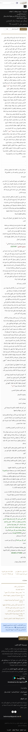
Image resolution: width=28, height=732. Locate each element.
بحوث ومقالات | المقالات (15, 12)
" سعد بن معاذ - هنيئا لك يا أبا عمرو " (13, 592)
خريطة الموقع (15, 730)
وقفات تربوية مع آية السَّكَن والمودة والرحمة (14, 615)
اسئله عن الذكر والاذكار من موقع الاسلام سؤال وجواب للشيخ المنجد (15, 17)
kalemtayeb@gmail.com (11, 717)
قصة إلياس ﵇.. (18, 586)
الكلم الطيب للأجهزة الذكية (16, 669)
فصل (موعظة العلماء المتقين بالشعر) (13, 618)
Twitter (13, 712)
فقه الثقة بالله (19, 589)
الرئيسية (25, 12)
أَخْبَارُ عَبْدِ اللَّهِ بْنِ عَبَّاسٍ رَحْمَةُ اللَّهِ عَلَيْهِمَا (13, 605)
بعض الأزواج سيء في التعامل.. (15, 611)
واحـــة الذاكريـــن (21, 14)
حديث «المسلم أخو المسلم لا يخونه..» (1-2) (13, 601)
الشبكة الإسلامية (15, 692)
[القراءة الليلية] (16, 3)
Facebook (15, 712)
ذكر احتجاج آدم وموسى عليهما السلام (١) (13, 596)
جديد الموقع (23, 730)
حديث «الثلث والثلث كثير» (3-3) (14, 608)
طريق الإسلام (23, 692)
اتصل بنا (9, 730)
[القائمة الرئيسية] (25, 6)
